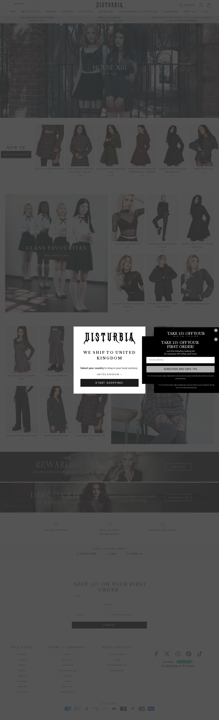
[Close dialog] (216, 330)
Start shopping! (109, 382)
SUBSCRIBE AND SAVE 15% (180, 369)
